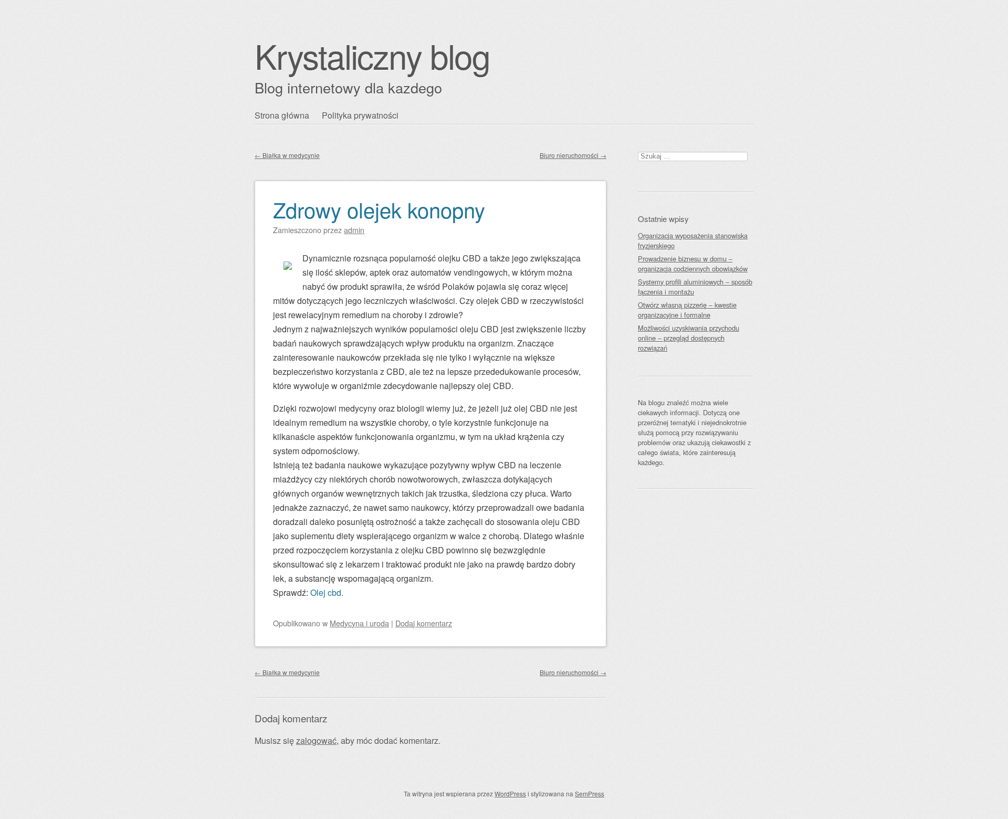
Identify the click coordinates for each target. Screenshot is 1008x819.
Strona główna (282, 115)
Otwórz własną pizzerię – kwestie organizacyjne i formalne (687, 310)
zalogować (316, 740)
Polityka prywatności (360, 115)
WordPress (510, 793)
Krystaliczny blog (372, 55)
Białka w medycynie (287, 155)
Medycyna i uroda (359, 622)
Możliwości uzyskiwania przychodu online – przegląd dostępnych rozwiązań (688, 338)
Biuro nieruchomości (573, 155)
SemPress (589, 793)
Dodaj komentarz (423, 622)
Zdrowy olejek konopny (379, 209)
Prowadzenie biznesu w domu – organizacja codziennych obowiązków (693, 264)
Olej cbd (325, 592)
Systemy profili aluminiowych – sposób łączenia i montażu (695, 287)
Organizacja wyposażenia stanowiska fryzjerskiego (693, 240)
